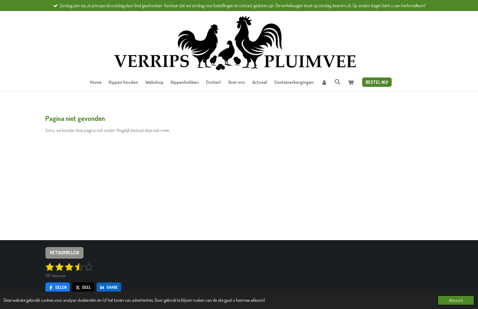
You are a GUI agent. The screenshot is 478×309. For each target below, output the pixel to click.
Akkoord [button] (456, 300)
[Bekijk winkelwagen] (350, 82)
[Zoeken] (337, 81)
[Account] (324, 82)
